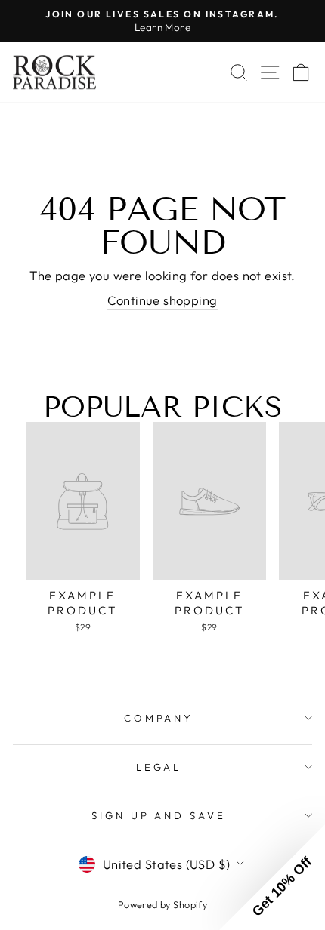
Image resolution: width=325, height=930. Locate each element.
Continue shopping (162, 300)
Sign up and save (159, 815)
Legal (159, 767)
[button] (272, 877)
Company (159, 718)
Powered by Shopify (162, 904)
